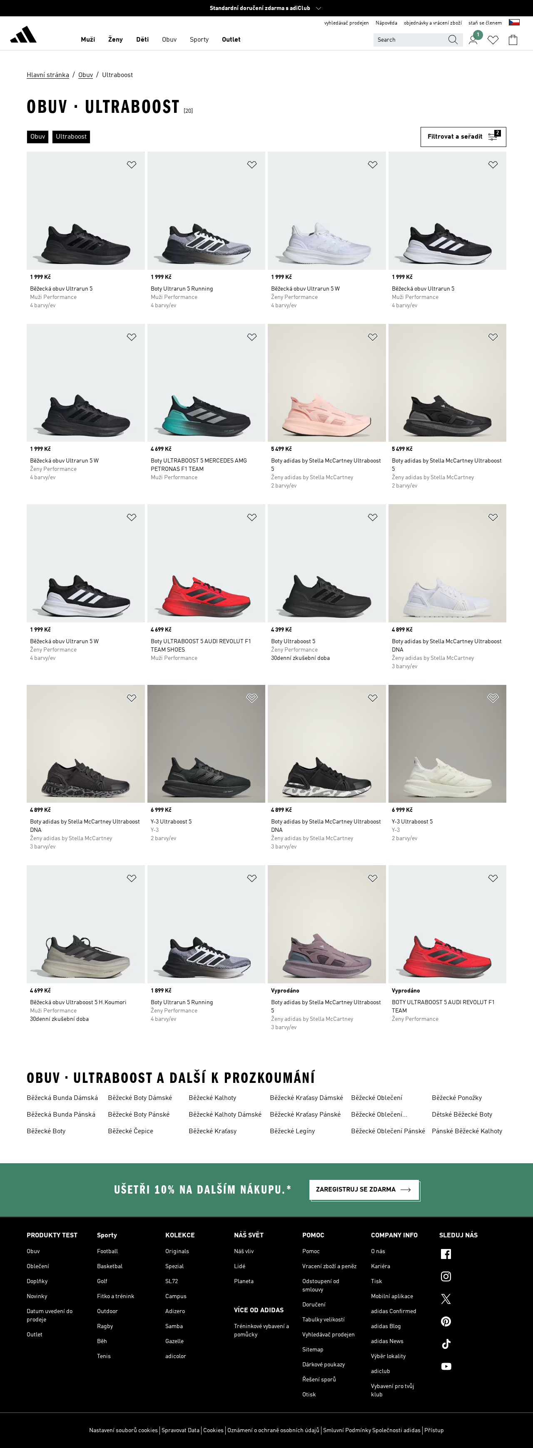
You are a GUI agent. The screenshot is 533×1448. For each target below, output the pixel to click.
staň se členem (485, 23)
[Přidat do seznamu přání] (131, 166)
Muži (88, 40)
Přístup (434, 1430)
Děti (142, 40)
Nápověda (386, 23)
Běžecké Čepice (130, 1131)
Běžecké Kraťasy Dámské (306, 1098)
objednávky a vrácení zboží (433, 23)
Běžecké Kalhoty (212, 1098)
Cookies (213, 1430)
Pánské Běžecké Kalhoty (467, 1131)
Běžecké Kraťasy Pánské (305, 1115)
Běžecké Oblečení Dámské (376, 1116)
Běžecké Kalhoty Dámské (225, 1115)
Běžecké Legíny (292, 1131)
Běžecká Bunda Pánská (61, 1115)
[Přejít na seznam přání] (493, 40)
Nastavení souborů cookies (123, 1430)
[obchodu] (23, 36)
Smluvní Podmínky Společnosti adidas (372, 1430)
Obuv (169, 40)
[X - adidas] (472, 1300)
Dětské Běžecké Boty (462, 1115)
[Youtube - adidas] (472, 1367)
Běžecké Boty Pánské (138, 1115)
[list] (224, 137)
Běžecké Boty (46, 1131)
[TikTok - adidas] (472, 1345)
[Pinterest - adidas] (472, 1322)
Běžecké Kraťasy (213, 1131)
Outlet (231, 40)
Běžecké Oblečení (376, 1098)
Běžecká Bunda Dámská (62, 1098)
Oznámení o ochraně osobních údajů (273, 1430)
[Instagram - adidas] (472, 1277)
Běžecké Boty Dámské (140, 1098)
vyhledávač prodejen (346, 23)
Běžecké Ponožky (457, 1098)
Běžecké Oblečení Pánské (388, 1131)
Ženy (115, 40)
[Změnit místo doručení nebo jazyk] (514, 23)
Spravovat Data (180, 1430)
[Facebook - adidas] (472, 1255)
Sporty (199, 40)
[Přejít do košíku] (513, 40)
